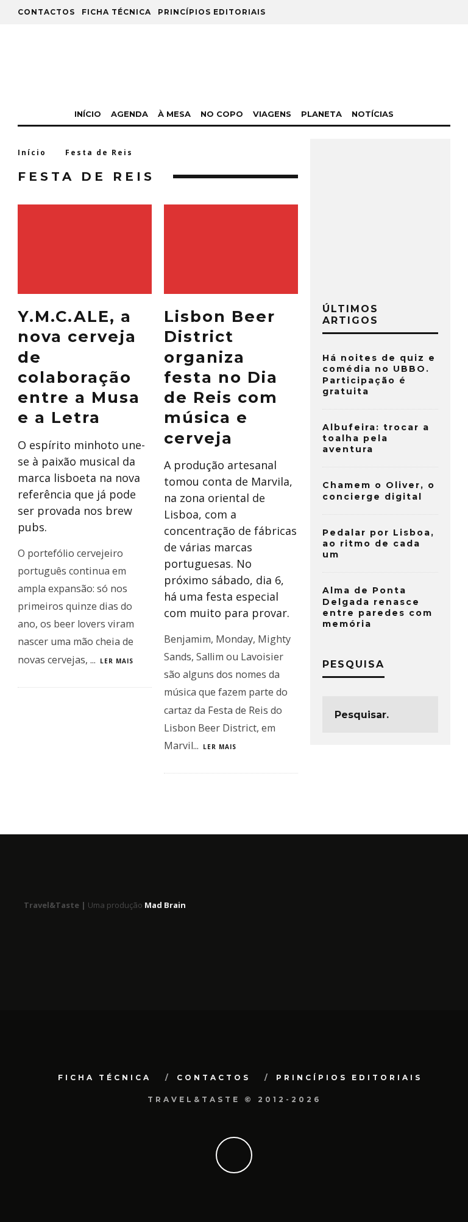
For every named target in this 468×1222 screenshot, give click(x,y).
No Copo (221, 114)
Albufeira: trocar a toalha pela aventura (376, 438)
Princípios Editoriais (212, 11)
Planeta (321, 114)
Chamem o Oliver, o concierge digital (378, 490)
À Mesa (174, 114)
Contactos (46, 11)
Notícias (373, 114)
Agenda (129, 114)
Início (87, 114)
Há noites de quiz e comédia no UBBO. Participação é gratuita (379, 374)
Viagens (272, 114)
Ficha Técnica (116, 11)
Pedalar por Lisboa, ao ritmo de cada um (378, 543)
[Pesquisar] (395, 12)
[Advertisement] (395, 212)
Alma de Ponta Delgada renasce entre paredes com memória (377, 607)
